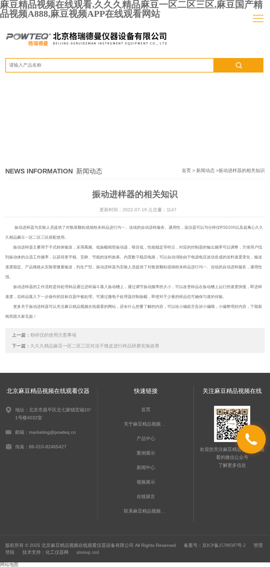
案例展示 (146, 453)
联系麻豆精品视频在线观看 (146, 511)
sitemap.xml (87, 552)
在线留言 (146, 496)
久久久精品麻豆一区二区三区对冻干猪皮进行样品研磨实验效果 (94, 345)
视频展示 (146, 482)
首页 (186, 170)
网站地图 (9, 564)
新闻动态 (205, 170)
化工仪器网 (56, 552)
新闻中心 (146, 467)
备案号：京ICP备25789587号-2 (215, 545)
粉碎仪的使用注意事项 (53, 335)
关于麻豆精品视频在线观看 (146, 424)
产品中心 (146, 438)
